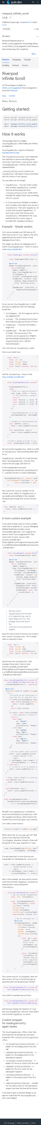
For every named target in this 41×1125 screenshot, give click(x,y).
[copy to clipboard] (37, 116)
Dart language (9, 1123)
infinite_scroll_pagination (12, 88)
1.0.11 (4, 25)
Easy (4, 96)
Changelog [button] (16, 60)
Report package (23, 1123)
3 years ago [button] (14, 22)
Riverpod (13, 91)
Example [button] (27, 60)
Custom (12, 96)
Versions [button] (15, 65)
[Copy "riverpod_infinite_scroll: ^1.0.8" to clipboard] (10, 17)
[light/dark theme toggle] (37, 2)
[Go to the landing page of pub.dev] (14, 2)
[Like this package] (35, 29)
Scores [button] (25, 65)
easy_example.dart (14, 249)
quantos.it (27, 22)
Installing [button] (5, 65)
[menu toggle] (3, 2)
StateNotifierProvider (10, 153)
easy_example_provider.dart (13, 377)
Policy (33, 1123)
